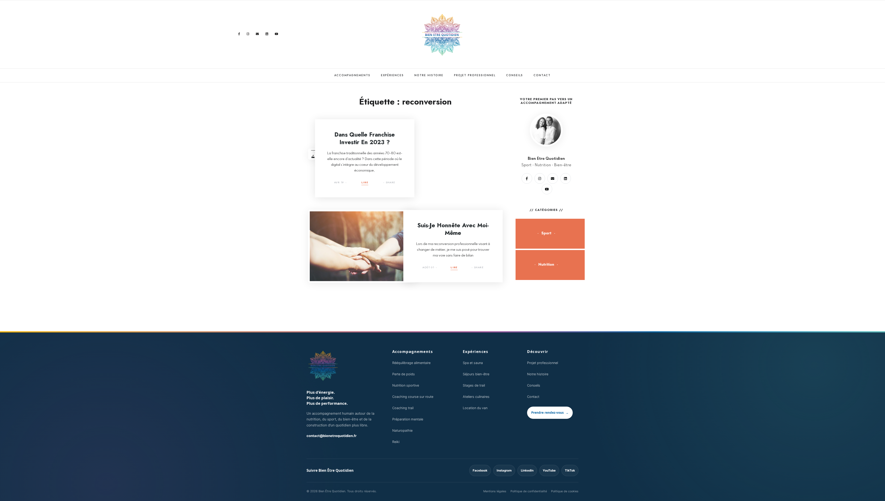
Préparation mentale (407, 419)
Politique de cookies (564, 491)
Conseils (514, 75)
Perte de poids (403, 374)
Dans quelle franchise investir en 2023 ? (364, 138)
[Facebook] (239, 34)
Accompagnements (352, 75)
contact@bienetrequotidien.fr (332, 436)
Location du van (475, 408)
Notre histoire (428, 75)
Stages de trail (474, 385)
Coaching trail (402, 408)
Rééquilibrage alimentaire (411, 363)
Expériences (392, 75)
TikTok (570, 470)
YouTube (549, 470)
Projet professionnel (475, 75)
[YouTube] (276, 34)
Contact (542, 75)
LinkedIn (527, 470)
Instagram (504, 470)
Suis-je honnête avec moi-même (453, 229)
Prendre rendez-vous (550, 413)
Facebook (480, 470)
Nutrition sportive (405, 385)
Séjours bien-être (476, 374)
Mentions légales (494, 491)
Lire (365, 182)
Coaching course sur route (412, 397)
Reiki (395, 442)
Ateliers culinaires (476, 397)
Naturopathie (402, 430)
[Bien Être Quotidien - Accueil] (323, 365)
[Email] (257, 34)
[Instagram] (248, 34)
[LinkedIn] (267, 34)
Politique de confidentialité (528, 491)
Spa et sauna (473, 363)
